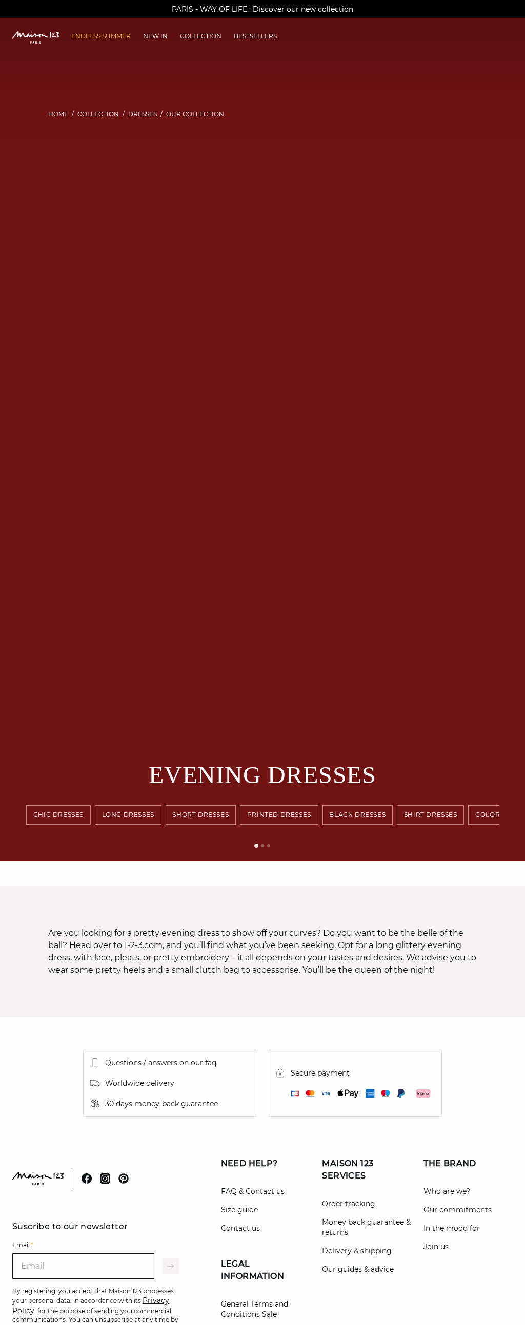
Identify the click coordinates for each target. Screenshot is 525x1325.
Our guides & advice (358, 1269)
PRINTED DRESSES (279, 814)
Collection (98, 114)
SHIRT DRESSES (430, 814)
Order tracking (348, 1203)
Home (58, 114)
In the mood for (451, 1228)
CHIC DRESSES (58, 814)
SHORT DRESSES (201, 814)
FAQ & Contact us (253, 1191)
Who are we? (446, 1191)
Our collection (195, 114)
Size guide (239, 1209)
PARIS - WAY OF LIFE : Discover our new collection (262, 9)
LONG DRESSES (128, 814)
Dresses (142, 114)
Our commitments (457, 1209)
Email (22, 1245)
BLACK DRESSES (358, 814)
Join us (436, 1246)
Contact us (240, 1228)
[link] (101, 36)
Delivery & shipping (357, 1250)
